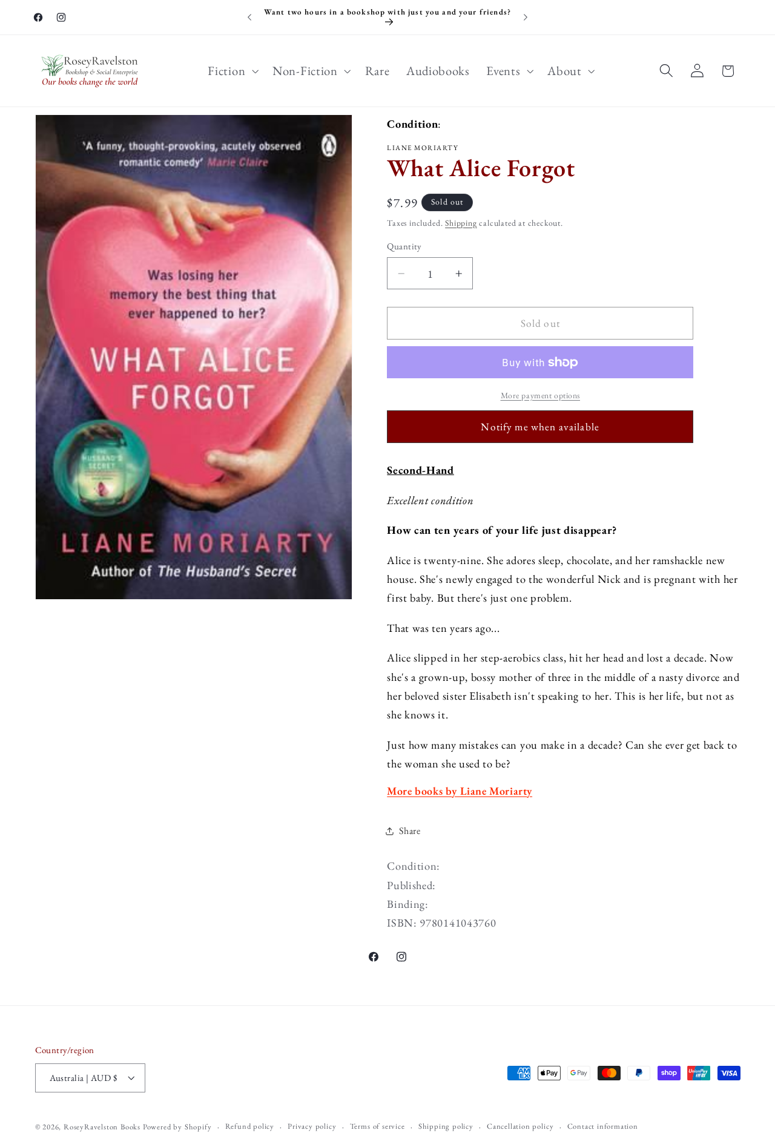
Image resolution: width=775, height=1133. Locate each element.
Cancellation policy (520, 1126)
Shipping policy (445, 1126)
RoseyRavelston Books (102, 1127)
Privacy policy (312, 1126)
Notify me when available (540, 426)
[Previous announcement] (249, 17)
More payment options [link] (541, 395)
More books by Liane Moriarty (459, 791)
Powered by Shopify (177, 1127)
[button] (232, 70)
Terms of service (377, 1126)
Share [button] (409, 830)
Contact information (602, 1126)
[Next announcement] (525, 17)
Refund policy (249, 1126)
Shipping (461, 222)
